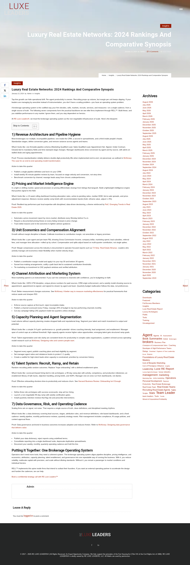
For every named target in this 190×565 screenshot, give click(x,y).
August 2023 (148, 204)
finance (149, 354)
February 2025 (149, 153)
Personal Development (152, 381)
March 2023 (147, 218)
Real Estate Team (149, 387)
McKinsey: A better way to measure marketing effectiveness (79, 291)
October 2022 (148, 233)
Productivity (147, 384)
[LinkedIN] (98, 545)
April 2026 (147, 113)
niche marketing (158, 378)
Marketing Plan (147, 378)
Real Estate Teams (166, 387)
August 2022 (148, 238)
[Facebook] (91, 545)
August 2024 (148, 170)
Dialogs (145, 351)
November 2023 (149, 196)
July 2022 (146, 241)
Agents (156, 336)
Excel (144, 354)
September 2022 (149, 235)
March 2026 (147, 116)
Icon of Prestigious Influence (153, 366)
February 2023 (149, 221)
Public (145, 315)
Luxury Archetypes (150, 312)
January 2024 (148, 190)
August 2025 (148, 136)
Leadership (148, 369)
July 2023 (146, 207)
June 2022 (147, 244)
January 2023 (148, 224)
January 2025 (148, 156)
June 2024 (147, 176)
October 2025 (148, 130)
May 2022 (147, 247)
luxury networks (164, 372)
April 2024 (147, 181)
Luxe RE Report (164, 368)
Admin (142, 52)
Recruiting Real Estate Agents (156, 390)
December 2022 (149, 227)
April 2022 (147, 250)
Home (104, 75)
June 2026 (147, 108)
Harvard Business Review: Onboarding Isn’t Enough (99, 381)
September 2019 (149, 278)
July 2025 (146, 139)
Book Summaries (152, 338)
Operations (170, 378)
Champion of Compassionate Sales (155, 345)
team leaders (148, 396)
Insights (111, 75)
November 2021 (149, 264)
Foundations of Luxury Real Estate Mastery (158, 358)
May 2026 (147, 110)
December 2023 (149, 193)
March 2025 (147, 150)
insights (167, 366)
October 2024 (148, 164)
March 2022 (147, 252)
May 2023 (147, 213)
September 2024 (149, 167)
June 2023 (147, 210)
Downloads (147, 298)
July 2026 (146, 105)
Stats (152, 393)
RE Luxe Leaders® (21, 119)
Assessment (167, 336)
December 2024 (149, 159)
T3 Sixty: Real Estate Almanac (105, 248)
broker (165, 339)
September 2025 (149, 133)
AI (161, 336)
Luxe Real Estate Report (153, 309)
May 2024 (147, 179)
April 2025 (147, 147)
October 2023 (148, 198)
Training (146, 320)
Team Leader (165, 392)
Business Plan (160, 342)
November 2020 (149, 272)
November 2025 (149, 128)
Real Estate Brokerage (161, 384)
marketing (164, 375)
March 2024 (147, 184)
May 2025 (147, 145)
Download (152, 351)
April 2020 (147, 275)
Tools (145, 317)
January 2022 (148, 258)
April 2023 (147, 216)
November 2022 (149, 230)
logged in (28, 515)
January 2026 (148, 122)
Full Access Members (151, 303)
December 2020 (149, 269)
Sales (173, 390)
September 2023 (149, 201)
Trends (162, 396)
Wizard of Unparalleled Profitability (155, 399)
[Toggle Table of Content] (33, 126)
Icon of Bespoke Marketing (154, 363)
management (150, 374)
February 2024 (149, 187)
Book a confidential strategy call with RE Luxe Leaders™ (35, 477)
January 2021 (148, 267)
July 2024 (146, 173)
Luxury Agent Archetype (150, 372)
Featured (146, 300)
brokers (148, 341)
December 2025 (149, 125)
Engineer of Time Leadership (166, 351)
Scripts (145, 393)
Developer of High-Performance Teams (157, 348)
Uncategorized (148, 323)
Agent (147, 335)
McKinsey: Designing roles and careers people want (53, 340)
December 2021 (149, 261)
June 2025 (147, 142)
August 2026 (148, 102)
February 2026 (149, 119)
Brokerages (173, 339)
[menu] (181, 9)
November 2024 (149, 162)
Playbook (166, 381)
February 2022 (149, 255)
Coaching (172, 345)
